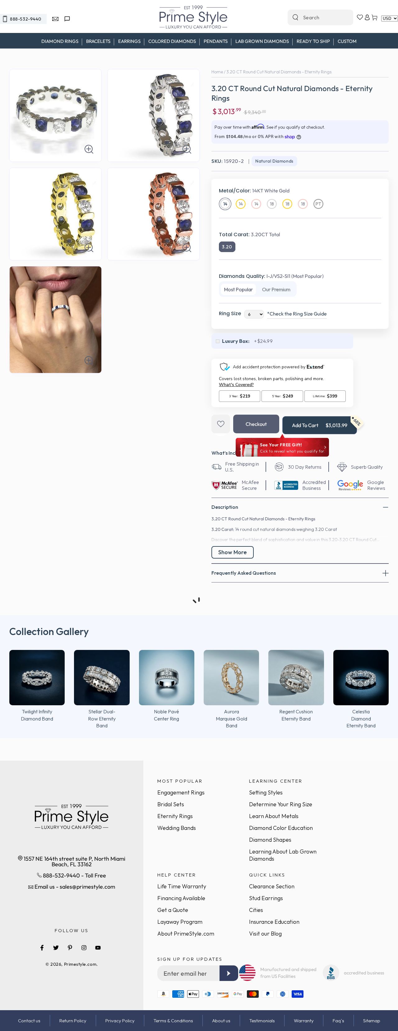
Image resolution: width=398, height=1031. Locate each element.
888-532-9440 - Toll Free (74, 875)
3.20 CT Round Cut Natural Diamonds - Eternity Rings (278, 72)
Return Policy (72, 1021)
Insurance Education (274, 921)
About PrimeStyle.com (185, 933)
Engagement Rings (181, 792)
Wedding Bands (176, 827)
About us (221, 1021)
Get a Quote (172, 910)
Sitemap (371, 1021)
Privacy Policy (120, 1021)
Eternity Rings (175, 816)
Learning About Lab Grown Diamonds (283, 855)
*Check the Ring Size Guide (297, 314)
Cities (256, 910)
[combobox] (313, 17)
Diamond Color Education (281, 827)
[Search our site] (295, 17)
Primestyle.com (80, 964)
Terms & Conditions (173, 1021)
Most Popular (238, 289)
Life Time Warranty (181, 886)
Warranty (304, 1021)
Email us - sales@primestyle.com (74, 886)
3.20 (227, 247)
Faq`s (338, 1021)
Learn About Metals (273, 816)
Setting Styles (266, 792)
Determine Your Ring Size (280, 804)
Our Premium (276, 289)
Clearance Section (271, 886)
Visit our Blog (265, 933)
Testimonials (262, 1021)
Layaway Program (179, 921)
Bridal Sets (170, 804)
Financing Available (181, 898)
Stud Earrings (266, 898)
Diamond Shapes (270, 839)
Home (217, 72)
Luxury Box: (236, 341)
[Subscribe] (229, 973)
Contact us (29, 1021)
